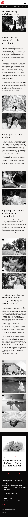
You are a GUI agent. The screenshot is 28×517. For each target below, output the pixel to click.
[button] (9, 474)
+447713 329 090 (8, 498)
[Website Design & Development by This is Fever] (14, 512)
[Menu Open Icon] (25, 2)
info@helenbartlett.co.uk (10, 493)
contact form (10, 350)
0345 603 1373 (7, 496)
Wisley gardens (21, 143)
